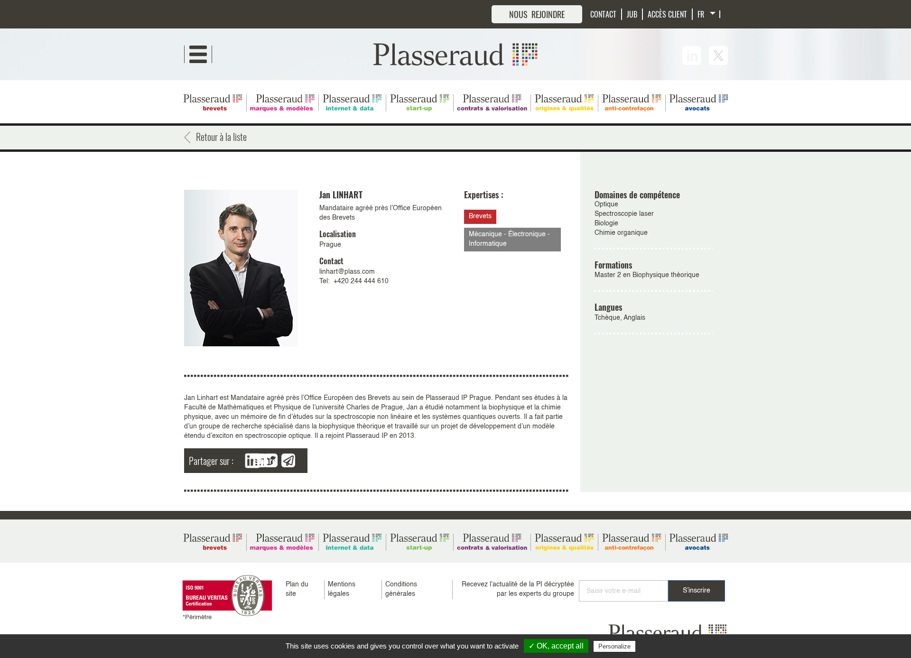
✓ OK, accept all (556, 646)
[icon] (692, 55)
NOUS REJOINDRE (537, 14)
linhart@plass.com (347, 272)
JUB (632, 14)
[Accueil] (455, 54)
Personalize (614, 646)
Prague (330, 244)
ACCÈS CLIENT (667, 14)
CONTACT (603, 14)
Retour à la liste (221, 137)
